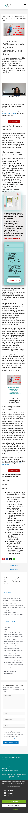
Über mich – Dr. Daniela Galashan (10, 770)
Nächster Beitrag (14, 569)
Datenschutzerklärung (14, 276)
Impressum (4, 768)
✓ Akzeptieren (14, 801)
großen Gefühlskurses (9, 113)
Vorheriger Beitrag (13, 565)
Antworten (22, 618)
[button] (24, 4)
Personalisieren (14, 809)
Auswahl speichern (14, 805)
